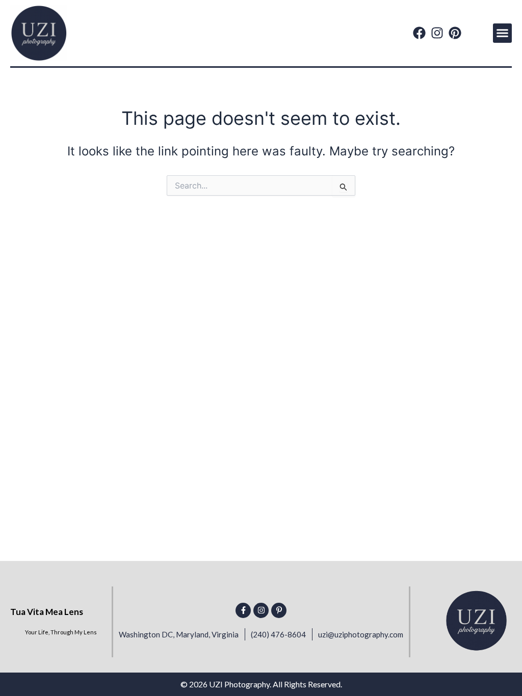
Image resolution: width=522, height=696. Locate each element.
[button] (502, 33)
